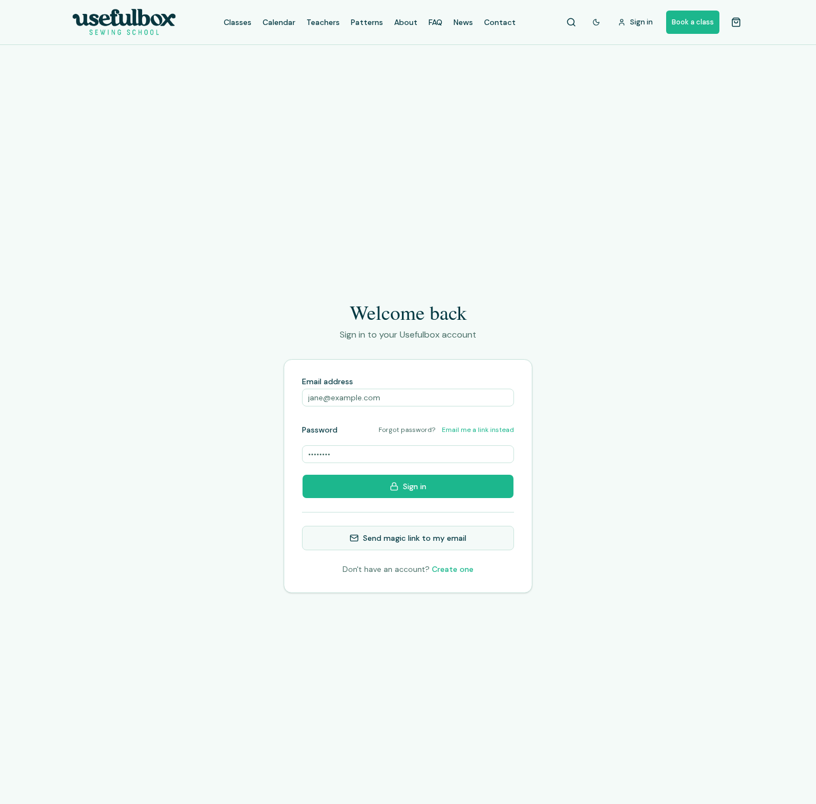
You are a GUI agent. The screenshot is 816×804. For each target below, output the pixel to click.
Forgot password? (407, 429)
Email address (327, 381)
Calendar (279, 22)
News (463, 22)
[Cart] (736, 22)
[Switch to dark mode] (596, 22)
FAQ (435, 22)
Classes (237, 22)
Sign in (414, 486)
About (405, 22)
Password (320, 430)
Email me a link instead (478, 429)
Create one (453, 569)
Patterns (367, 22)
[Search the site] (571, 22)
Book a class (693, 22)
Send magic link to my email (414, 538)
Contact (500, 22)
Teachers (323, 22)
